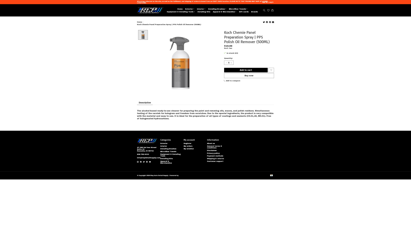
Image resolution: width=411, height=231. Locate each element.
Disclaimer (212, 150)
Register (187, 143)
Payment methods (215, 156)
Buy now (249, 76)
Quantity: (228, 58)
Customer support (215, 161)
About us (211, 143)
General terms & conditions (214, 147)
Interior (163, 146)
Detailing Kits (204, 12)
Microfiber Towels (168, 151)
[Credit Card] (271, 176)
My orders (188, 146)
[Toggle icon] (264, 10)
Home (180, 9)
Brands (254, 12)
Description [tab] (145, 103)
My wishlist (189, 149)
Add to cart (246, 70)
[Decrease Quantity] (226, 62)
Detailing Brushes (168, 149)
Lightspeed (183, 175)
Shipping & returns (215, 158)
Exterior (164, 143)
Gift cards (244, 12)
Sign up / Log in (267, 2)
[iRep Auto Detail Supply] (150, 10)
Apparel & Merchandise (166, 162)
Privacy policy (213, 153)
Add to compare (233, 81)
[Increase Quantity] (231, 62)
